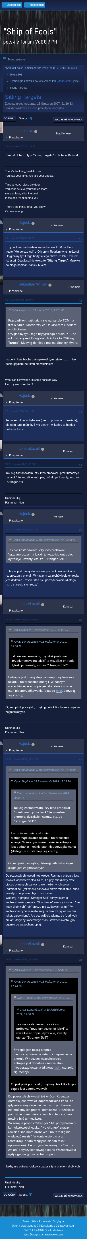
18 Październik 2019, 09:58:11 (21, 464)
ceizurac (26, 131)
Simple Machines (54, 1230)
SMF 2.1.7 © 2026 (34, 1230)
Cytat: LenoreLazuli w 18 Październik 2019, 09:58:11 (43, 540)
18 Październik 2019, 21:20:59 (21, 619)
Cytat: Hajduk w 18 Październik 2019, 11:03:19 (40, 629)
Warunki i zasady (41, 1221)
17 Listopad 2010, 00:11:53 (19, 411)
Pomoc (26, 1221)
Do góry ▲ (59, 1221)
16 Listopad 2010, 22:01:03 (19, 238)
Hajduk (24, 222)
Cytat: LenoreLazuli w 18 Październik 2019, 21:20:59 (44, 769)
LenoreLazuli (29, 448)
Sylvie (75, 81)
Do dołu (9, 118)
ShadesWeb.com (54, 1234)
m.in (8, 584)
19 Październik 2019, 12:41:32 (21, 759)
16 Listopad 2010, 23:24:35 (19, 300)
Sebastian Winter (33, 284)
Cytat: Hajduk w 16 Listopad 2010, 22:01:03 (38, 310)
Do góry (10, 1194)
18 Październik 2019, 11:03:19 (21, 529)
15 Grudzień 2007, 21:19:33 (20, 146)
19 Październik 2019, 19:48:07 (21, 959)
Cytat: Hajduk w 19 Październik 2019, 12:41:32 (40, 970)
